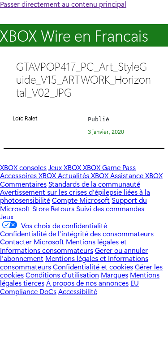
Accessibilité (77, 291)
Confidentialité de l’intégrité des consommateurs (77, 233)
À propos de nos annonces (87, 282)
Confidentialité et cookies (93, 266)
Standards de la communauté (94, 183)
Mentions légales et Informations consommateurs (63, 245)
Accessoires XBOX (29, 175)
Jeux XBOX (65, 167)
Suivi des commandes (110, 208)
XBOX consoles (23, 167)
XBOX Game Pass (109, 167)
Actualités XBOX (84, 175)
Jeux (6, 216)
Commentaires (23, 183)
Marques (114, 274)
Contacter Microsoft (32, 241)
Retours (62, 208)
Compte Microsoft (81, 200)
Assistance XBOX (136, 175)
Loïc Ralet (25, 118)
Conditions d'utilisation (62, 274)
